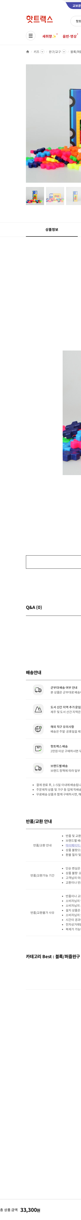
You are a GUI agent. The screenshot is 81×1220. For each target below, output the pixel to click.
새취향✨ (49, 36)
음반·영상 (69, 36)
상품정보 (51, 229)
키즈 (36, 51)
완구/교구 (55, 51)
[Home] (27, 51)
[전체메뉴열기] (30, 35)
